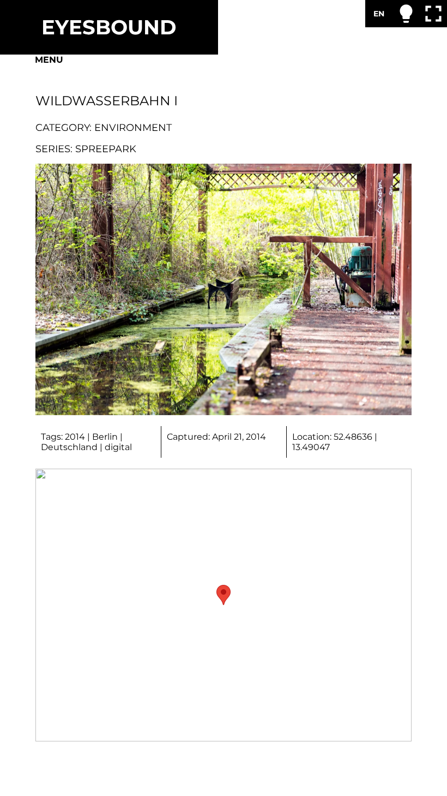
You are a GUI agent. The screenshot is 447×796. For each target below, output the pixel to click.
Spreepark (105, 148)
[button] (223, 594)
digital (118, 447)
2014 (75, 437)
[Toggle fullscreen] (433, 13)
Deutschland (69, 447)
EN (378, 14)
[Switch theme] (406, 13)
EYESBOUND (109, 27)
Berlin (105, 437)
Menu (49, 60)
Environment (133, 127)
